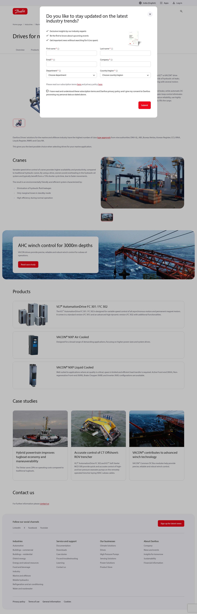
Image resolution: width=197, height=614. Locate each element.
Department (52, 70)
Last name (105, 48)
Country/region (107, 70)
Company (105, 59)
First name (51, 48)
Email (49, 59)
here (79, 84)
